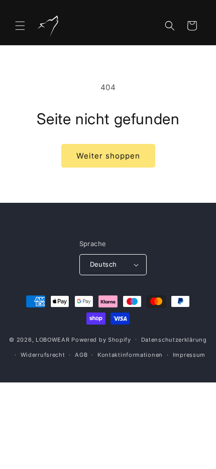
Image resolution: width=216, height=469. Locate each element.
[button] (20, 26)
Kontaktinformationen (130, 354)
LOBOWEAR (53, 339)
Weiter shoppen (108, 156)
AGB (81, 354)
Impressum (189, 354)
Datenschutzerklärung (174, 339)
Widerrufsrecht (43, 354)
